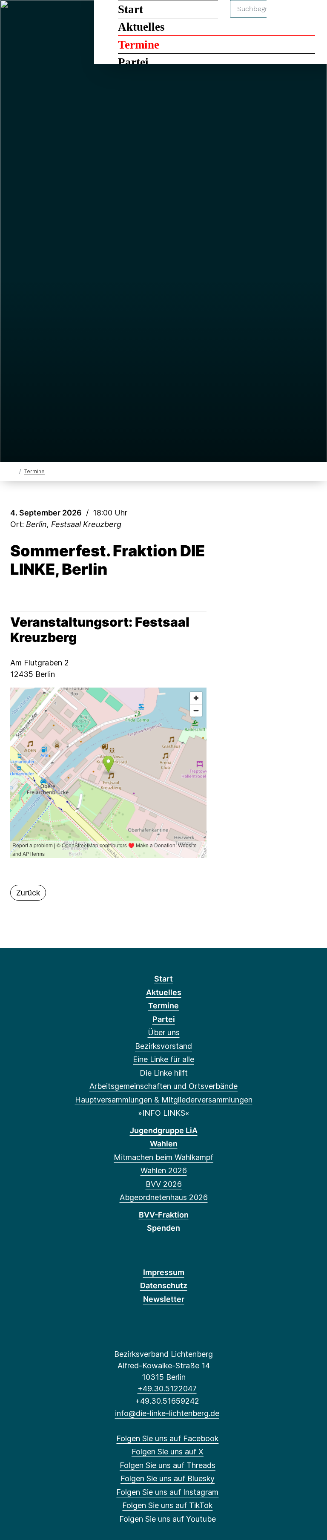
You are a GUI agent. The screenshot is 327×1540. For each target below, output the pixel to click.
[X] (30, 18)
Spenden (163, 1227)
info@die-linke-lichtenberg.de (167, 1413)
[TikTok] (86, 18)
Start (130, 9)
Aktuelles (141, 26)
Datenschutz (163, 1285)
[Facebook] (16, 18)
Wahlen (164, 1143)
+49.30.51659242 (167, 1400)
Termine (138, 44)
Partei (133, 62)
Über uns (164, 1032)
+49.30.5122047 (167, 1388)
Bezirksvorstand (163, 1046)
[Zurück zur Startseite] (14, 471)
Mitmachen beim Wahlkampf (163, 1157)
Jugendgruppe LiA (164, 1130)
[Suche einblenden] (284, 17)
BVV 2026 (164, 1184)
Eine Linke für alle (163, 1059)
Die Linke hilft (164, 1072)
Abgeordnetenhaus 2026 (164, 1197)
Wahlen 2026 (164, 1170)
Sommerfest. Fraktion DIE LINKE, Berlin (107, 560)
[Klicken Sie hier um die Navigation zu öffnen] (309, 17)
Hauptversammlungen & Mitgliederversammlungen (163, 1099)
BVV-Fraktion (164, 1214)
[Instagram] (72, 18)
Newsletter (163, 1299)
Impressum (163, 1272)
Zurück (28, 892)
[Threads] (44, 18)
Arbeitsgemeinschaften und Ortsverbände (163, 1086)
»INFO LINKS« (163, 1112)
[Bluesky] (58, 18)
